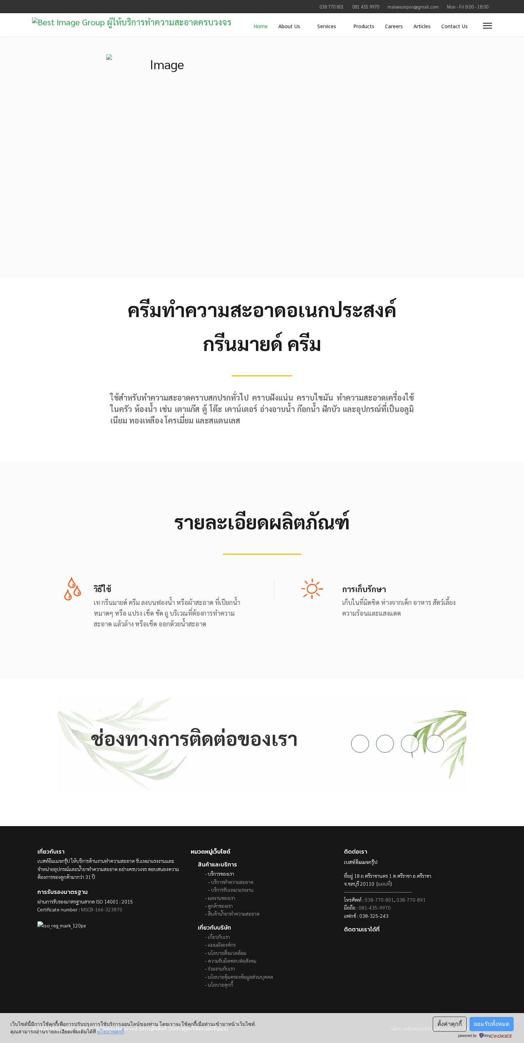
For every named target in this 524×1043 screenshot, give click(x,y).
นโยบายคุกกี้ (220, 984)
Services (326, 26)
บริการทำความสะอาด (232, 882)
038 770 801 (331, 7)
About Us (289, 26)
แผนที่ (384, 883)
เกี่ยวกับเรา (219, 936)
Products (363, 26)
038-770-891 (411, 899)
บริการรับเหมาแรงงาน (232, 889)
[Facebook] (34, 6)
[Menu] (487, 25)
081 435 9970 (365, 7)
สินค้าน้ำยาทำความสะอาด (234, 913)
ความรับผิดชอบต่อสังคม (232, 960)
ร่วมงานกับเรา (221, 968)
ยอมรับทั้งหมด (491, 1024)
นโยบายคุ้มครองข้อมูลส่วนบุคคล (240, 976)
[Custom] (67, 6)
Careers (394, 26)
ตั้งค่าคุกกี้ (449, 1024)
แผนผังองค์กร (222, 944)
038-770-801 (379, 899)
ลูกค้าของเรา (220, 905)
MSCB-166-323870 (101, 909)
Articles (422, 26)
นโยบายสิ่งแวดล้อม (227, 953)
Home (260, 26)
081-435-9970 (375, 907)
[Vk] (56, 6)
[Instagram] (45, 6)
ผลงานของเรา (221, 898)
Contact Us (454, 26)
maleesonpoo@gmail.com (413, 7)
